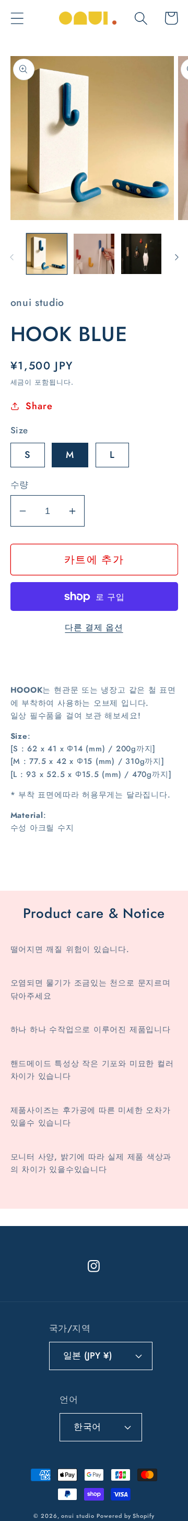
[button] (17, 18)
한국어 (87, 1426)
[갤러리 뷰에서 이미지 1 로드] (47, 254)
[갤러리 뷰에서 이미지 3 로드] (141, 254)
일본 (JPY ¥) (87, 1355)
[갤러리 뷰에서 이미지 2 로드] (94, 254)
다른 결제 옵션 (94, 627)
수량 (19, 485)
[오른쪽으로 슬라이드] (176, 257)
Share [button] (39, 406)
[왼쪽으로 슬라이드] (11, 257)
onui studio (77, 1516)
